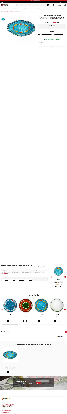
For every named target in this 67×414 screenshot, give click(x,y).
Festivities (47, 8)
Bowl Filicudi (57, 314)
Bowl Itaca (10, 314)
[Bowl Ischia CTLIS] (25, 305)
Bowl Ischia (25, 314)
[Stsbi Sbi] (1, 2)
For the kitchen (37, 8)
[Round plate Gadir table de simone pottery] (58, 271)
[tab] (5, 8)
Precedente (4, 406)
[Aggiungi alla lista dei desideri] (58, 286)
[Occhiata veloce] (60, 286)
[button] (51, 277)
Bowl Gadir (41, 314)
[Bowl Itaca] (10, 305)
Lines (55, 8)
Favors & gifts (15, 8)
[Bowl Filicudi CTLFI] (56, 305)
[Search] (48, 5)
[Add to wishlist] (64, 34)
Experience (63, 8)
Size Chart (40, 44)
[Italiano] (64, 2)
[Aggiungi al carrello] (56, 286)
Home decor (5, 8)
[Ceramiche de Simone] (4, 4)
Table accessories (26, 8)
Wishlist (59, 5)
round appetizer (4, 273)
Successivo (9, 406)
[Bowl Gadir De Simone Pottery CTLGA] (41, 305)
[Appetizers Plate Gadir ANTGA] (21, 27)
